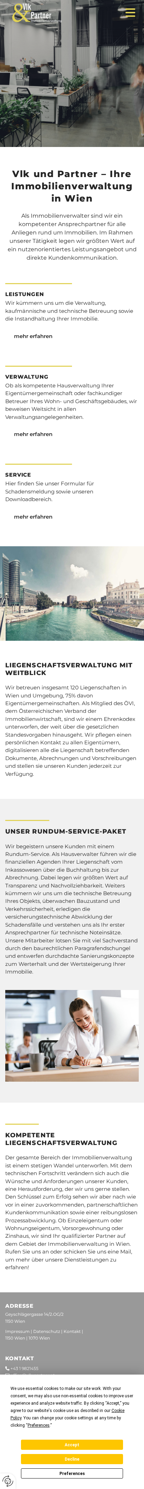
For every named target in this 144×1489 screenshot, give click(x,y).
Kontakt (72, 1331)
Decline (72, 1459)
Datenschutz (46, 1331)
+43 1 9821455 (24, 1368)
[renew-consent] (8, 1481)
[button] (125, 13)
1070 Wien (39, 1338)
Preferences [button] (39, 1425)
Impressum (17, 1331)
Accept (72, 1444)
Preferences (72, 1473)
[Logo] (59, 12)
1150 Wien (15, 1338)
